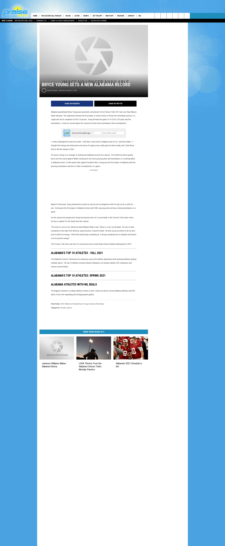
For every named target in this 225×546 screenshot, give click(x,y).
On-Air (68, 16)
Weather (120, 16)
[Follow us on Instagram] (175, 16)
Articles (63, 308)
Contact (131, 16)
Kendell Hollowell (52, 90)
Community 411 (41, 21)
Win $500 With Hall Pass (23, 21)
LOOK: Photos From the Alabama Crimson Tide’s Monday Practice (90, 366)
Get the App (97, 16)
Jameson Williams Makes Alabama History (54, 365)
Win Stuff (109, 16)
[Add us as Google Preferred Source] (163, 16)
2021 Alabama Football (69, 304)
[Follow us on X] (187, 16)
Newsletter (82, 21)
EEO (139, 16)
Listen (76, 16)
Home (35, 16)
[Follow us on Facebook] (169, 16)
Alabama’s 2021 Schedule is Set (129, 365)
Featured (92, 304)
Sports (69, 308)
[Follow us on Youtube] (181, 16)
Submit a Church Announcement (63, 21)
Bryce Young (83, 304)
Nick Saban (100, 304)
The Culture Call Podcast (51, 16)
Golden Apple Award (99, 21)
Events (86, 16)
